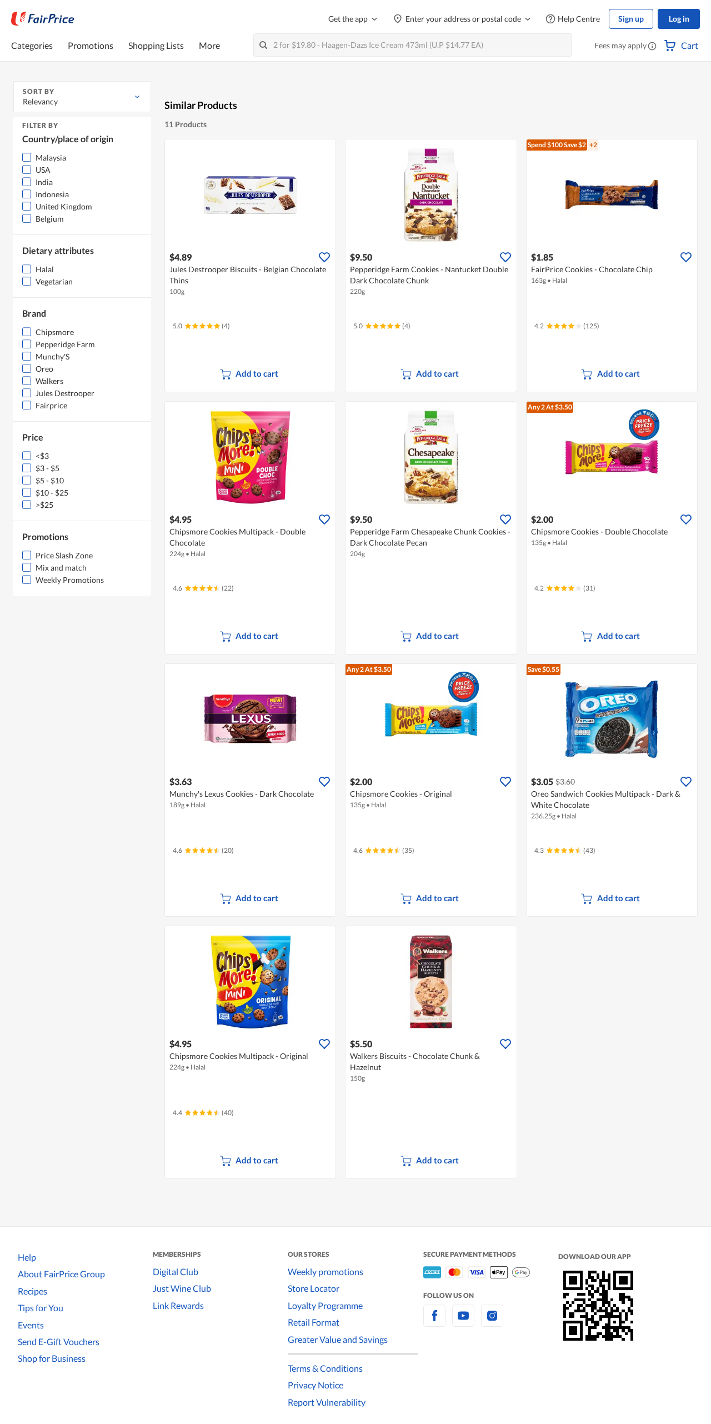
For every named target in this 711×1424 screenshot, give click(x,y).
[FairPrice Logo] (42, 19)
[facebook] (434, 1322)
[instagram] (492, 1322)
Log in (679, 18)
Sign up (631, 18)
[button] (652, 47)
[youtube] (463, 1322)
